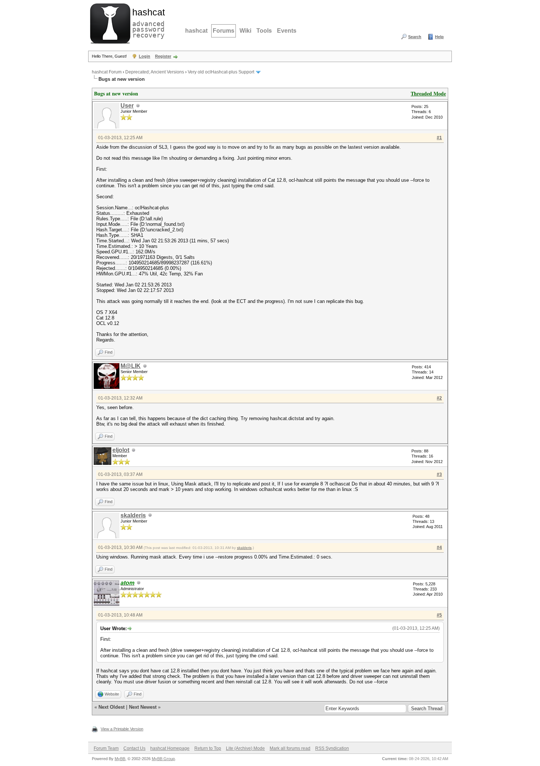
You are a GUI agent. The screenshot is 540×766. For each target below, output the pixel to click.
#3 (439, 474)
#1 (439, 137)
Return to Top (207, 748)
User (127, 105)
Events (286, 31)
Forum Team (106, 748)
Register (163, 56)
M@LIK (130, 366)
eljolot (120, 450)
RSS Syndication (332, 748)
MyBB (120, 758)
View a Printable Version (122, 729)
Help (439, 37)
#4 (439, 547)
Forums (223, 31)
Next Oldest (111, 707)
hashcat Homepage (170, 748)
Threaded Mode (428, 93)
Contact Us (134, 748)
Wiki (245, 31)
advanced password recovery (147, 22)
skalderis (133, 515)
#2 (439, 398)
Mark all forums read (290, 748)
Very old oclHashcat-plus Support (221, 72)
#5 (439, 615)
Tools (264, 31)
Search (414, 37)
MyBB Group (163, 758)
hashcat (196, 31)
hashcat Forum (107, 72)
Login (144, 56)
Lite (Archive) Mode (245, 748)
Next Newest (142, 707)
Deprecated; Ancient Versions (154, 72)
